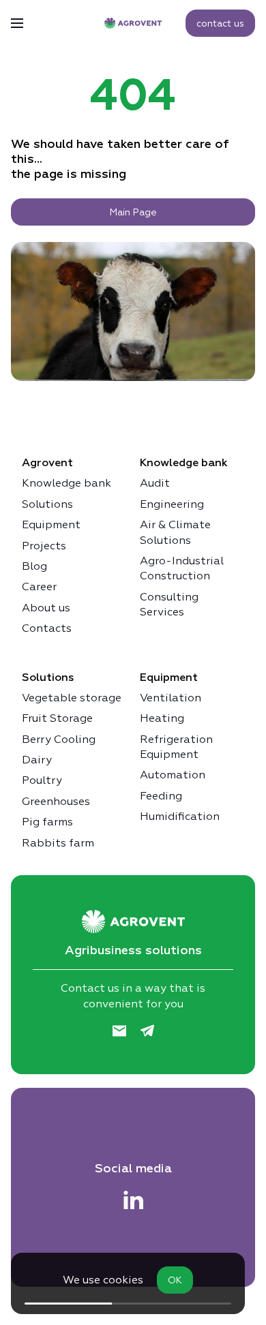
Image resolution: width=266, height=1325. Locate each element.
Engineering (172, 504)
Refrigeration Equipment (176, 747)
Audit (155, 482)
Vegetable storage (71, 697)
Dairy (37, 759)
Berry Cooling (58, 739)
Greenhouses (56, 801)
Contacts (47, 628)
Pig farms (47, 821)
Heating (162, 718)
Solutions (47, 504)
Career (39, 586)
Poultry (42, 780)
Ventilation (170, 697)
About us (46, 607)
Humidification (180, 816)
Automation (172, 774)
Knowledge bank (66, 482)
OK (175, 1280)
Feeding (161, 795)
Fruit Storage (57, 718)
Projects (44, 545)
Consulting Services (169, 604)
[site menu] (17, 23)
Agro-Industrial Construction (182, 568)
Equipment (51, 524)
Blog (34, 566)
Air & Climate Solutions (175, 532)
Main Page (133, 212)
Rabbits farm (58, 842)
